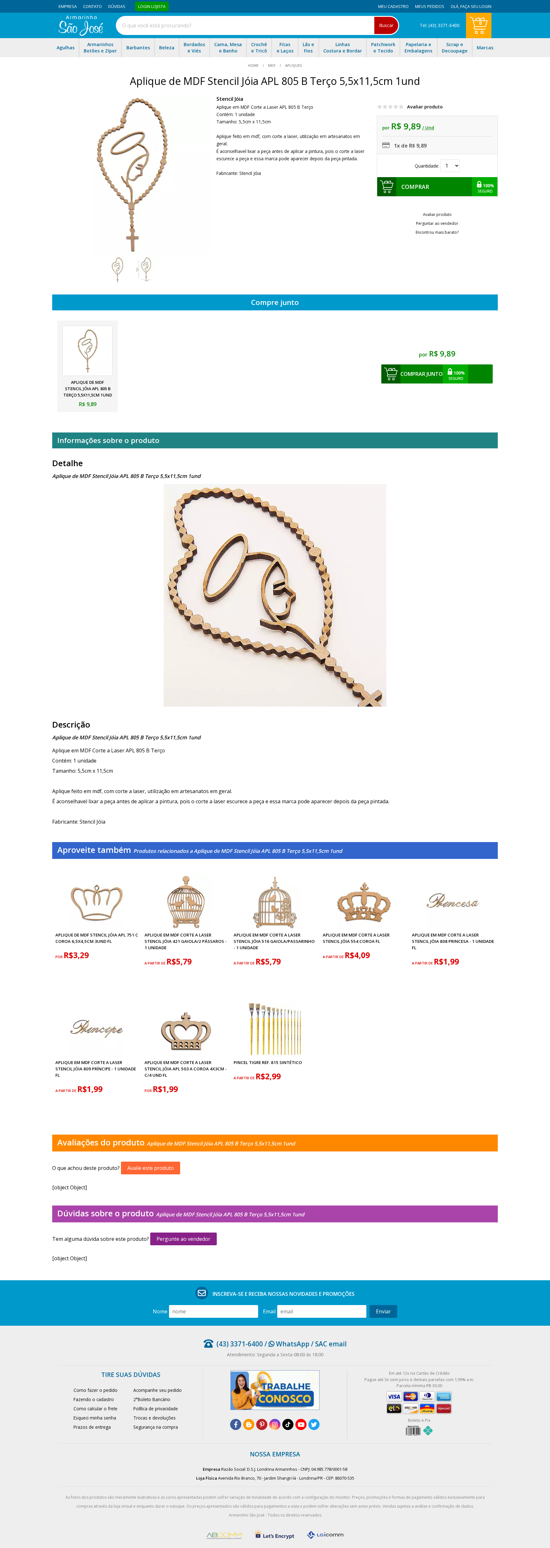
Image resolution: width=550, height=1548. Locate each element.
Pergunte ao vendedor (183, 1238)
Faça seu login (475, 6)
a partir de (155, 963)
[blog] (248, 1424)
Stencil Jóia (229, 98)
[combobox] (257, 25)
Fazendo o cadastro (94, 1399)
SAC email (331, 1343)
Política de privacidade (155, 1409)
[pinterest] (261, 1424)
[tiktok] (287, 1424)
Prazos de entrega (92, 1427)
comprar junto (421, 373)
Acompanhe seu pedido (157, 1390)
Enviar (383, 1311)
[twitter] (314, 1424)
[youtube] (301, 1424)
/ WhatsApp (286, 1343)
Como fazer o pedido (95, 1390)
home (253, 65)
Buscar (386, 25)
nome (160, 1311)
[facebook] (235, 1424)
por (59, 956)
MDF (272, 65)
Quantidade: (428, 166)
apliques (293, 65)
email (269, 1311)
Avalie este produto (150, 1167)
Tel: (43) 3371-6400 (440, 25)
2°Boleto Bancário (151, 1399)
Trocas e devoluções (154, 1418)
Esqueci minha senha (95, 1418)
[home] (81, 34)
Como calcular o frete (95, 1409)
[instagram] (274, 1424)
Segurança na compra (155, 1427)
